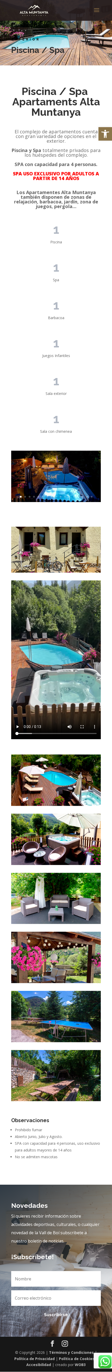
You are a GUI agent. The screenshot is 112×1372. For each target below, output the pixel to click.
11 (65, 497)
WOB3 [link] (80, 1364)
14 (78, 497)
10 (60, 497)
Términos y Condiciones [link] (71, 1352)
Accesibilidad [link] (38, 1364)
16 (87, 497)
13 (74, 497)
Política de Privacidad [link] (34, 1358)
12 (69, 497)
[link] (105, 134)
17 (91, 497)
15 (83, 497)
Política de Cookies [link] (77, 1358)
